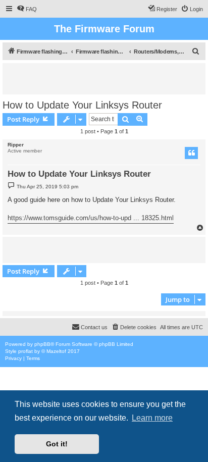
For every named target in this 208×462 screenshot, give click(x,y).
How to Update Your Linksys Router (82, 105)
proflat (25, 351)
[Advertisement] (108, 78)
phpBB (42, 344)
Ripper (16, 144)
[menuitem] (27, 9)
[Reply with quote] (191, 153)
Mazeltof (56, 351)
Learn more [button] (152, 418)
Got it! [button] (57, 444)
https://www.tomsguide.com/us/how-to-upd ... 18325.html (91, 218)
